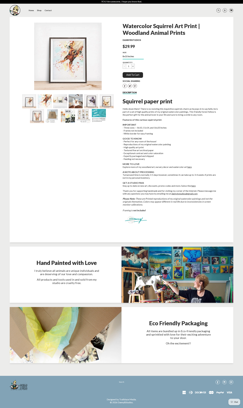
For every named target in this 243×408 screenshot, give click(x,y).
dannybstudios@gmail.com (184, 193)
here (189, 167)
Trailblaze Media (127, 399)
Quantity (127, 62)
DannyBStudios (132, 40)
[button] (133, 75)
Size (124, 52)
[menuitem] (31, 10)
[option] (67, 56)
